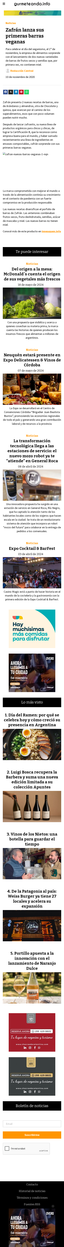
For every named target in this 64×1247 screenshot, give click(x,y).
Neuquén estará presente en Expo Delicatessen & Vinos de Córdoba (32, 360)
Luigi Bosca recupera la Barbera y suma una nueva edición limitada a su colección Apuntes (32, 780)
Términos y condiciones (32, 1197)
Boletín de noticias (32, 1106)
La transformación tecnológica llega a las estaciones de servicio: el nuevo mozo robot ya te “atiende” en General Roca (32, 451)
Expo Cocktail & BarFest (32, 548)
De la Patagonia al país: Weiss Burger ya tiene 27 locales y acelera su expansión (32, 899)
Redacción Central (21, 71)
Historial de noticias (32, 1191)
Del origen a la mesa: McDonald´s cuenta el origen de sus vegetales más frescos (32, 274)
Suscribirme (32, 1135)
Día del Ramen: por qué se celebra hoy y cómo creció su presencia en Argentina (32, 720)
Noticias (11, 23)
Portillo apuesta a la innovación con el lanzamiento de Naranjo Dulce (32, 961)
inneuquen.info (51, 231)
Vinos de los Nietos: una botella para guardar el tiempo (33, 839)
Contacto (32, 1184)
